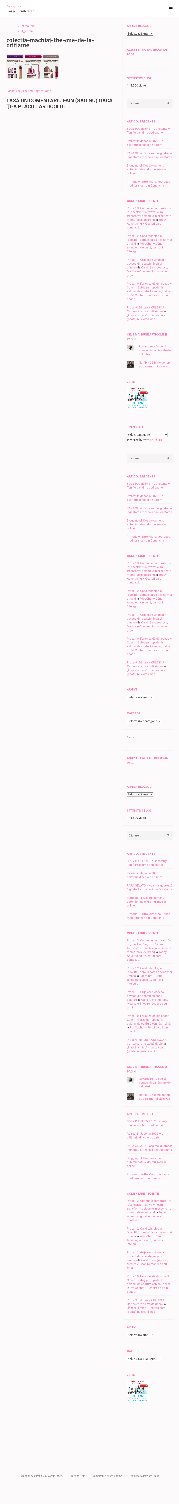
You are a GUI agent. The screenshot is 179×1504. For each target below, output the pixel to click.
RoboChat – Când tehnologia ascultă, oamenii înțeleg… (145, 247)
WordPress (152, 1476)
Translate (156, 439)
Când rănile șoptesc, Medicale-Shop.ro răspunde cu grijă (147, 271)
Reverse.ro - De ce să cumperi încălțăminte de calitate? (155, 350)
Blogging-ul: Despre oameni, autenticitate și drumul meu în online (146, 169)
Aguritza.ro (13, 6)
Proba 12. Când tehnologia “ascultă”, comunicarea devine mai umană (149, 239)
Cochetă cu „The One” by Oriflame (28, 91)
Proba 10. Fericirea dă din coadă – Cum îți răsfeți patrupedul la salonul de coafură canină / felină (149, 287)
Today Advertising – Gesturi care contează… (147, 223)
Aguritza (27, 31)
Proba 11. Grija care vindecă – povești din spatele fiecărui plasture (146, 263)
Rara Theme (115, 1476)
